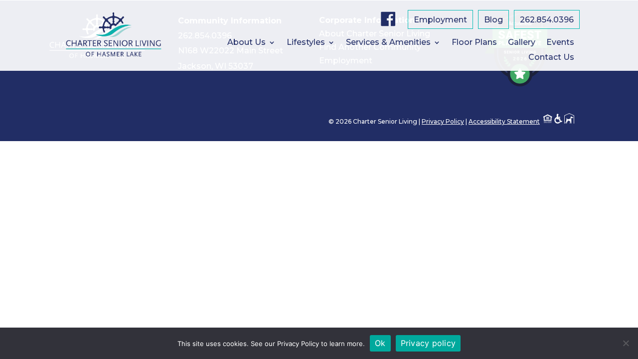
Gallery (521, 43)
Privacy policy (428, 343)
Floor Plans (474, 43)
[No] (626, 343)
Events (560, 43)
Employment (440, 20)
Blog (493, 20)
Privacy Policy (443, 121)
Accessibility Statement (504, 121)
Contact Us (551, 58)
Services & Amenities (388, 43)
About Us (246, 43)
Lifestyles (306, 43)
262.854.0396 (547, 20)
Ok (380, 343)
